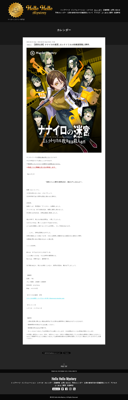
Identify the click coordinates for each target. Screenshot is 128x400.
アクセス (97, 12)
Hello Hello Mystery (64, 378)
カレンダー (98, 10)
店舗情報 (106, 10)
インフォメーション (78, 10)
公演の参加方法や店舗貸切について (80, 12)
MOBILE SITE (56, 389)
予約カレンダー (60, 12)
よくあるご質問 (107, 12)
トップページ (65, 10)
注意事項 (117, 12)
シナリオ (90, 10)
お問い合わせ (115, 10)
